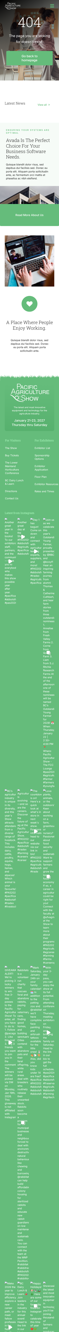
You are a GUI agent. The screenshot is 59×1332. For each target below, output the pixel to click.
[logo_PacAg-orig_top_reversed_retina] (12, 3)
